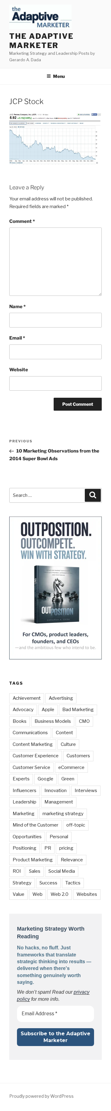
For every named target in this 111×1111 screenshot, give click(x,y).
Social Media (61, 871)
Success (48, 883)
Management (58, 802)
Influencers (24, 790)
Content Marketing (33, 744)
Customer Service (31, 767)
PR (47, 848)
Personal (59, 836)
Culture (68, 744)
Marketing (24, 813)
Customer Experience (36, 756)
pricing (66, 848)
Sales (34, 871)
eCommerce (71, 767)
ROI (17, 871)
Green (67, 779)
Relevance (72, 860)
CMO (84, 721)
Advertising (61, 698)
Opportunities (27, 836)
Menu (59, 76)
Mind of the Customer (35, 825)
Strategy (22, 883)
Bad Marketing (78, 709)
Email (17, 338)
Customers (78, 756)
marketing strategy (63, 813)
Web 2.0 (59, 894)
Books (20, 721)
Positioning (24, 848)
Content (64, 732)
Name (17, 306)
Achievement (27, 698)
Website (18, 369)
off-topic (75, 825)
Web (37, 894)
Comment (22, 221)
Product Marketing (33, 860)
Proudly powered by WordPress (41, 1096)
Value (18, 894)
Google (45, 779)
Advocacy (23, 709)
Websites (86, 894)
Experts (21, 779)
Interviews (86, 790)
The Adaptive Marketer (41, 41)
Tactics (72, 883)
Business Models (53, 721)
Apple (48, 709)
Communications (30, 732)
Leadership (24, 802)
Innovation (55, 790)
